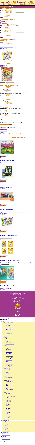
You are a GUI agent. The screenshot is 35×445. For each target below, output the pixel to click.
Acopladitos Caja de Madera (6, 209)
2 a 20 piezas (31, 262)
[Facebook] (16, 316)
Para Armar (5, 213)
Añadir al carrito (3, 129)
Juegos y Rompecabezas (4, 264)
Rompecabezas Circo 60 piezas (7, 160)
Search (10, 6)
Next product (2, 66)
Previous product (3, 48)
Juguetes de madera (4, 212)
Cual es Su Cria (2, 82)
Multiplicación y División (4, 64)
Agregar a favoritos (3, 131)
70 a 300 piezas (9, 238)
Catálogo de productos (8, 47)
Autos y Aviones (17, 212)
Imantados (16, 262)
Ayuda (14, 127)
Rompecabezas (3, 162)
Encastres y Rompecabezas (25, 212)
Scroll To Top (2, 441)
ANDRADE (5, 319)
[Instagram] (19, 316)
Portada (1, 47)
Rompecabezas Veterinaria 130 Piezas (8, 235)
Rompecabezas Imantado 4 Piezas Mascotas (10, 260)
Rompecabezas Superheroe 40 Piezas (8, 286)
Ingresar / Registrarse (6, 439)
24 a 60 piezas (9, 162)
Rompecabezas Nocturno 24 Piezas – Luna (9, 185)
